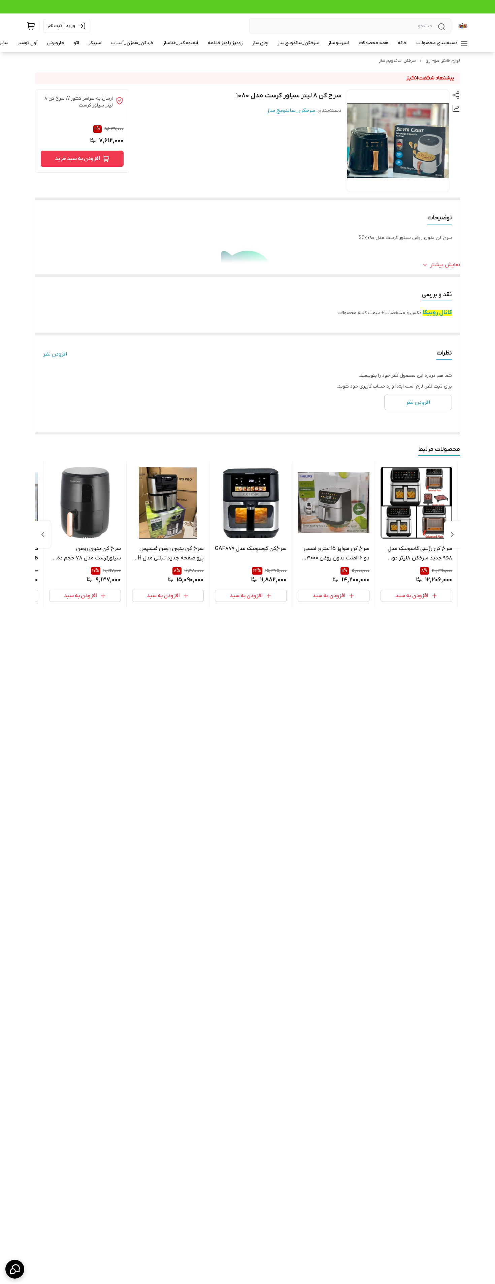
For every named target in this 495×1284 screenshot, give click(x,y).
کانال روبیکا (437, 312)
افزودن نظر (55, 354)
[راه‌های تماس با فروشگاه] (14, 1269)
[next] (43, 534)
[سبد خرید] (31, 26)
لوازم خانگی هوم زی (443, 60)
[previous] (452, 534)
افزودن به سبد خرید (77, 158)
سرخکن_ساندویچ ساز (397, 60)
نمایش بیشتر (445, 265)
